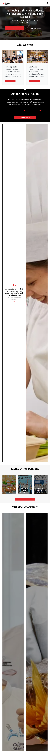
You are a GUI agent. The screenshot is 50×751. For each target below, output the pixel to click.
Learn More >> (10, 81)
